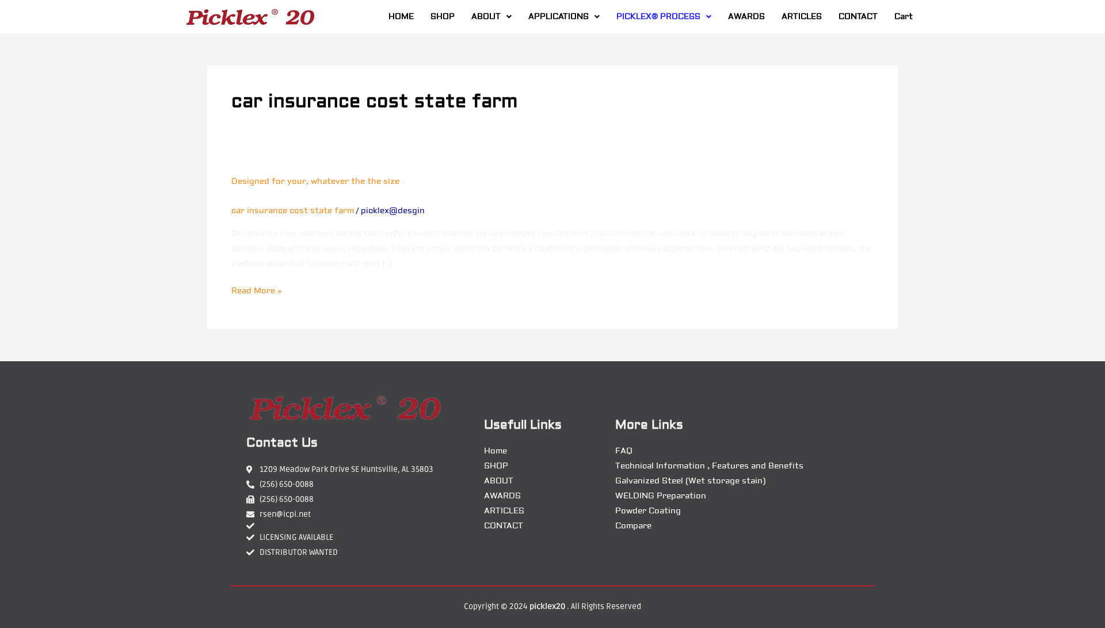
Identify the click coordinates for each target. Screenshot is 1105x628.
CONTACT (858, 17)
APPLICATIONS (558, 17)
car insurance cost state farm (292, 211)
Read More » (256, 289)
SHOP (442, 17)
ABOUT (486, 17)
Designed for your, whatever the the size (315, 181)
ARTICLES (802, 17)
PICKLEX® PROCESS (658, 17)
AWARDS (746, 17)
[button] (491, 16)
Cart (903, 17)
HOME (401, 17)
